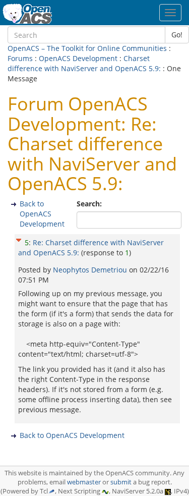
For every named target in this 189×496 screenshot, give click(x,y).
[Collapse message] (19, 239)
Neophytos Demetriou (91, 269)
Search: (90, 203)
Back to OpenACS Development (42, 214)
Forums (20, 58)
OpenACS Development (78, 58)
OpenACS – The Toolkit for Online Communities (87, 48)
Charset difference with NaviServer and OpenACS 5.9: (85, 63)
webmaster (84, 482)
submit (121, 482)
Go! (176, 34)
